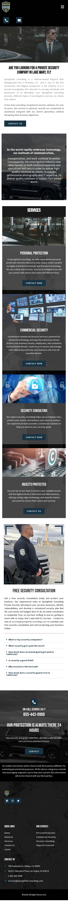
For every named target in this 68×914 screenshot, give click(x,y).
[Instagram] (12, 800)
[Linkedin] (6, 800)
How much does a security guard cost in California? (28, 673)
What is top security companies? (26, 639)
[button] (62, 7)
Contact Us (34, 511)
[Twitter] (18, 800)
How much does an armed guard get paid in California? (30, 653)
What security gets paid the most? (27, 645)
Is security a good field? (21, 660)
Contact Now (34, 283)
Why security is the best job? (23, 666)
